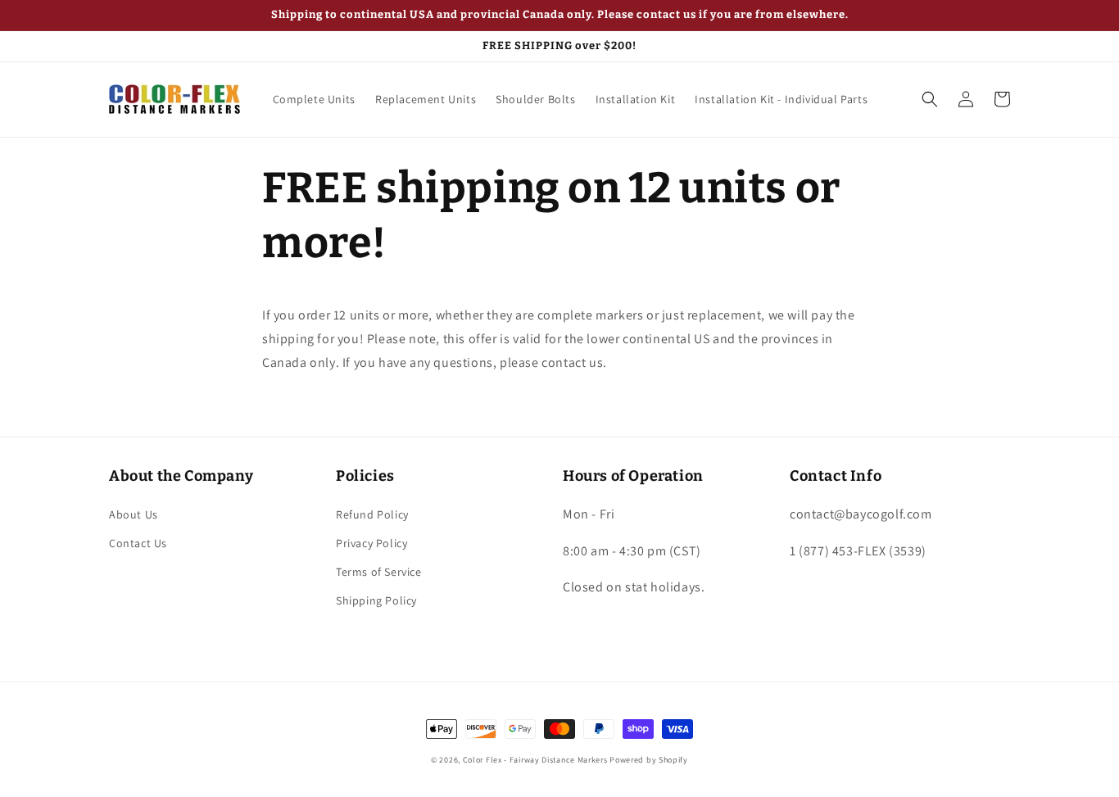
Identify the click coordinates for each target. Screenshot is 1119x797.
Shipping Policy (376, 600)
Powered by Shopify (648, 759)
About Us (133, 514)
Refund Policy (372, 514)
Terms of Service (379, 571)
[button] (930, 99)
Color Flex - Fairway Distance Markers (535, 759)
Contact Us (138, 543)
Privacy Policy (371, 543)
